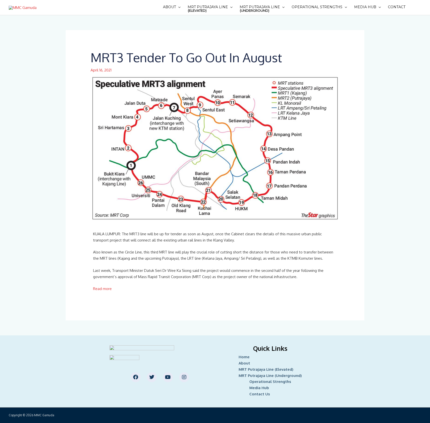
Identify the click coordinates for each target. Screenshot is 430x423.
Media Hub (365, 7)
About (169, 7)
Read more (102, 288)
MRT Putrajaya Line (208, 8)
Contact (396, 7)
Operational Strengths (317, 7)
